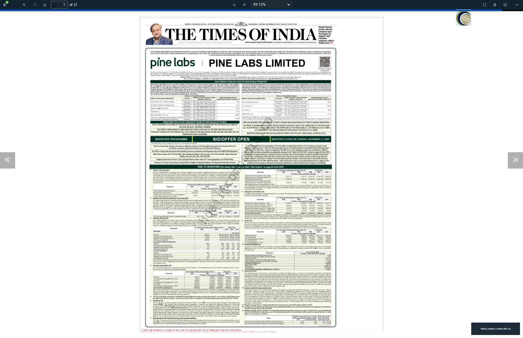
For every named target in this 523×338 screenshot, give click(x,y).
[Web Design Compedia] (465, 22)
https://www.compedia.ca (496, 328)
